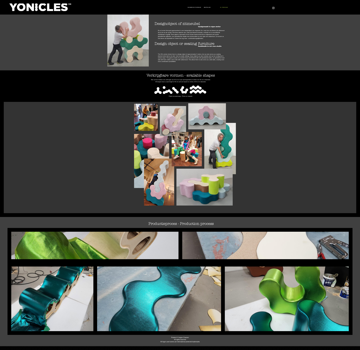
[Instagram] (273, 7)
